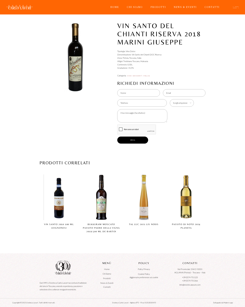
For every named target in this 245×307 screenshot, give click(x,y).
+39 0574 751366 (190, 280)
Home (107, 269)
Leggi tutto (59, 192)
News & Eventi (106, 283)
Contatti (107, 287)
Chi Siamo (107, 273)
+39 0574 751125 (190, 277)
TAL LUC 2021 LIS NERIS (143, 224)
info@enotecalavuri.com (189, 284)
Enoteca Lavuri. (32, 303)
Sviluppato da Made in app (223, 303)
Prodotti (107, 278)
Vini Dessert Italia (138, 76)
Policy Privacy (144, 269)
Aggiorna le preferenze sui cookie (144, 277)
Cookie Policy (144, 274)
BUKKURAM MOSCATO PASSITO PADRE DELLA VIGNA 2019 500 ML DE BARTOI (101, 228)
